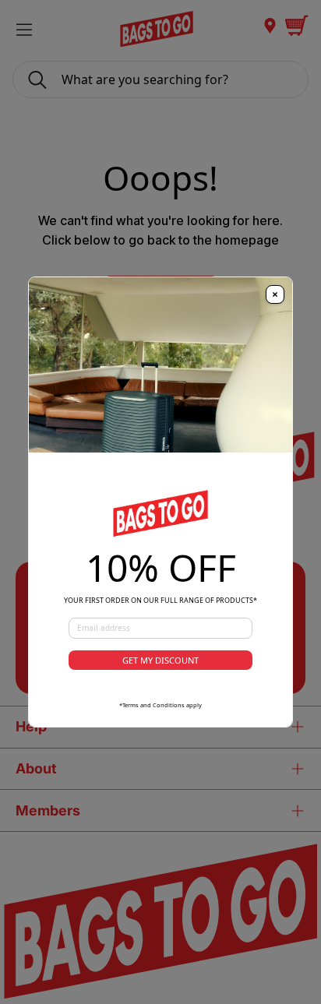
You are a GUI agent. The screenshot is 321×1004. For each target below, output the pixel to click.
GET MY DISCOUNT (160, 660)
